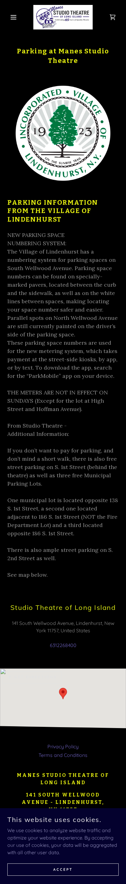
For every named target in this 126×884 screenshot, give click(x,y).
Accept (63, 869)
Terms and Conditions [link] (63, 755)
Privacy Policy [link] (63, 746)
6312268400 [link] (63, 645)
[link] (62, 17)
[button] (9, 17)
